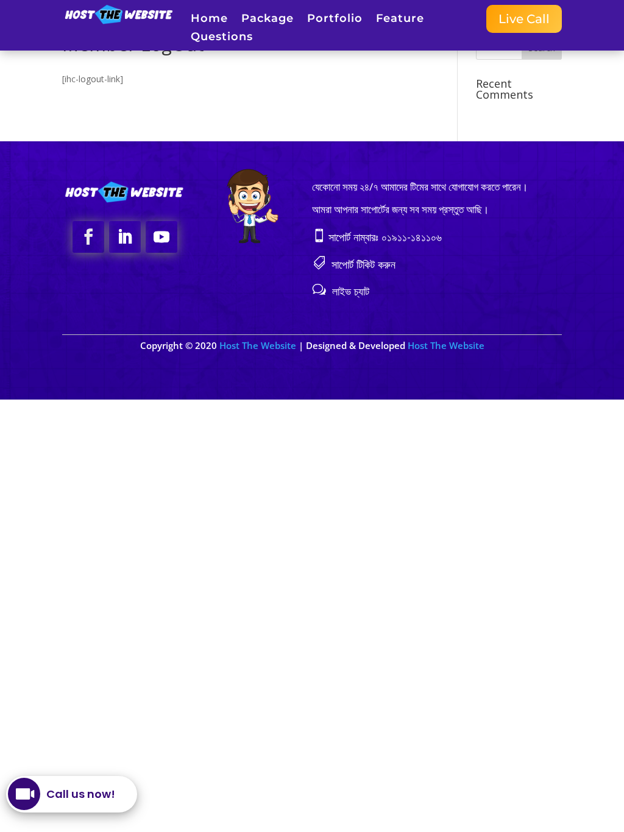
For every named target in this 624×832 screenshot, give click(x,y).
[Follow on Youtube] (161, 237)
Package (267, 19)
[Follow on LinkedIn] (125, 237)
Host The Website (259, 345)
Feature (400, 19)
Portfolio (335, 19)
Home (209, 19)
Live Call (524, 19)
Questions (222, 37)
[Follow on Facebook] (88, 237)
